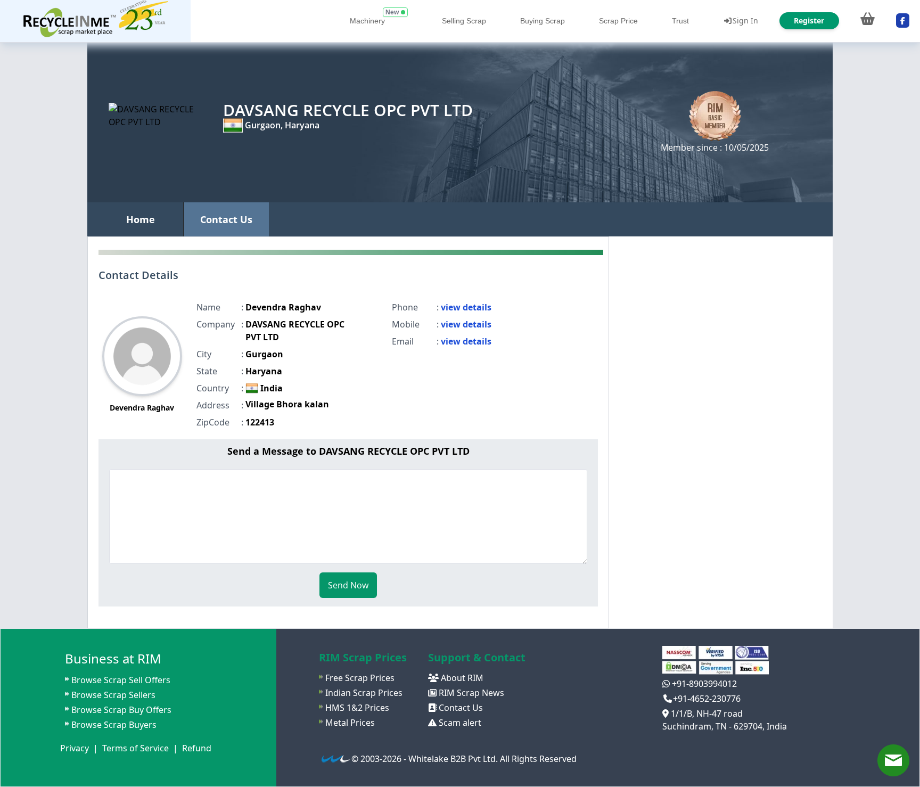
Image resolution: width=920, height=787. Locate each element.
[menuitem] (95, 21)
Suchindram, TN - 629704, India (724, 726)
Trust (680, 21)
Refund (196, 748)
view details (466, 307)
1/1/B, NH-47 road (706, 713)
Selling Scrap (464, 21)
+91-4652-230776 (707, 698)
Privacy (74, 748)
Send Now (348, 585)
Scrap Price (618, 21)
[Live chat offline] (893, 760)
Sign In (745, 20)
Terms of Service (135, 748)
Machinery (367, 21)
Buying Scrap (542, 21)
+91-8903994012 (703, 684)
